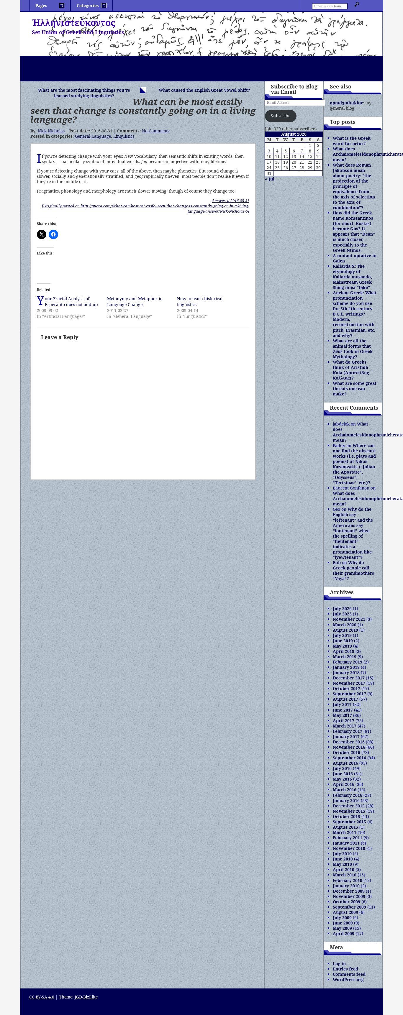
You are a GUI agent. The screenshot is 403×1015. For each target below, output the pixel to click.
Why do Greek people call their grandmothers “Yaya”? (353, 570)
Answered (230, 200)
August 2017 (345, 699)
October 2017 (346, 688)
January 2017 (346, 736)
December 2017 (349, 678)
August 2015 (345, 827)
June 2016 (343, 773)
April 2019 (343, 651)
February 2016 (347, 795)
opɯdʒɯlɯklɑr (346, 103)
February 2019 (347, 662)
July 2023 (342, 614)
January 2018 (346, 672)
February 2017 (347, 731)
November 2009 (349, 896)
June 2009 (343, 923)
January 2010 (346, 885)
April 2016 (343, 784)
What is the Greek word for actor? (352, 140)
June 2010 (343, 859)
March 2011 (344, 832)
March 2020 (344, 625)
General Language (93, 136)
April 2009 (343, 933)
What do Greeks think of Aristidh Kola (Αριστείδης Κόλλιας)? (351, 370)
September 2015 (349, 822)
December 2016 (349, 742)
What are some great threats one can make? (354, 388)
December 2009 (349, 891)
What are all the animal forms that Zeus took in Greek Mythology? (353, 348)
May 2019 (342, 646)
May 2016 (342, 779)
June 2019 (343, 640)
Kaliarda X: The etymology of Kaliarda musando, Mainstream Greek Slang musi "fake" (352, 276)
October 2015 (346, 816)
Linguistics (123, 136)
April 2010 (343, 869)
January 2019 (346, 667)
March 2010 (344, 875)
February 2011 (347, 837)
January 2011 (346, 843)
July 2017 (342, 704)
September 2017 (349, 694)
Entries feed (345, 969)
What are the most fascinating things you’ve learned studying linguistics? (84, 92)
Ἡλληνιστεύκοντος (73, 23)
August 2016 (345, 763)
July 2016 (342, 768)
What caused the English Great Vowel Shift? (204, 90)
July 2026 (342, 608)
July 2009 (342, 917)
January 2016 (346, 800)
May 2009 (342, 928)
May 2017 (342, 715)
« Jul (269, 179)
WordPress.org (348, 979)
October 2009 (346, 901)
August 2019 (345, 630)
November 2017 (349, 683)
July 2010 (342, 853)
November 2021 (349, 619)
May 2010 (342, 864)
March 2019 (344, 656)
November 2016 (349, 747)
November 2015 (349, 811)
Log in (339, 963)
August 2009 (345, 912)
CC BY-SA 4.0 (41, 997)
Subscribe (280, 116)
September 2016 (349, 758)
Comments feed (349, 974)
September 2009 (349, 907)
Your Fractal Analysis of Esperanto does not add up (71, 301)
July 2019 (342, 635)
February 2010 (347, 880)
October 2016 (346, 752)
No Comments (155, 131)
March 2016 (344, 789)
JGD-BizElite (86, 997)
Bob (337, 562)
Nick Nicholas (51, 131)
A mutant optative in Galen (354, 258)
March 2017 (344, 726)
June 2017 (343, 710)
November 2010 (349, 848)
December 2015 (349, 806)
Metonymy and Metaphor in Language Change (135, 301)
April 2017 (343, 720)
